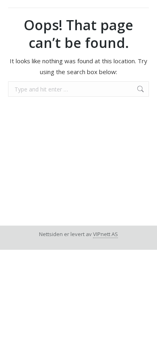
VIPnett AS (105, 234)
